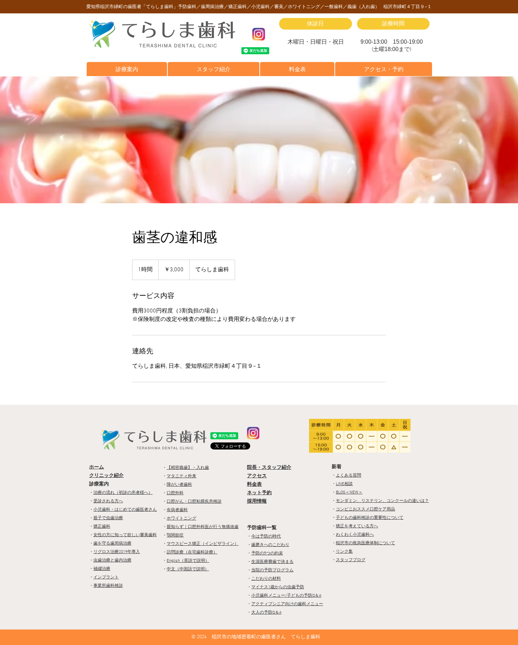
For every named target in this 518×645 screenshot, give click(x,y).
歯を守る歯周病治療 (112, 543)
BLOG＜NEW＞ (349, 492)
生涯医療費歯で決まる (272, 561)
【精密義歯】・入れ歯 (188, 467)
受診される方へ (108, 501)
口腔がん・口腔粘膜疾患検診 (194, 501)
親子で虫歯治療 (108, 518)
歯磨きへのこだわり (270, 544)
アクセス (257, 476)
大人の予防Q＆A (266, 612)
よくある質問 (348, 475)
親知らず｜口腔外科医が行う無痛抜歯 (203, 527)
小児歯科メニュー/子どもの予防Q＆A (286, 595)
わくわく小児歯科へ (355, 534)
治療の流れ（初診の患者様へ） (123, 492)
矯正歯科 (101, 526)
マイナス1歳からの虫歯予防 (277, 587)
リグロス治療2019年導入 (116, 552)
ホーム (96, 467)
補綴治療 (101, 568)
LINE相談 (344, 484)
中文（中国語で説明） (188, 569)
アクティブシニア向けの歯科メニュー (287, 604)
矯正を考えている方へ (357, 526)
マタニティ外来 (181, 476)
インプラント (106, 577)
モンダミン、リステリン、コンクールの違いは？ (382, 500)
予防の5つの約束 (267, 553)
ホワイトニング (181, 518)
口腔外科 (175, 493)
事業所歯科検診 (108, 585)
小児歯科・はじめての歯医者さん (125, 509)
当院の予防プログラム (272, 570)
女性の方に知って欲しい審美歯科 (125, 535)
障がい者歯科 (179, 484)
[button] (127, 69)
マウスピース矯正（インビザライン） (203, 543)
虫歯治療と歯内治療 (112, 560)
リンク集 (344, 551)
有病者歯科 (177, 510)
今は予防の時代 (266, 536)
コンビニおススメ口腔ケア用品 (365, 509)
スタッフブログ (350, 560)
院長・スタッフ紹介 (269, 468)
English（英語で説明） (188, 560)
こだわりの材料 (266, 578)
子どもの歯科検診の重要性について (369, 517)
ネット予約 (259, 493)
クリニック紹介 (106, 476)
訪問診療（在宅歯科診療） (192, 552)
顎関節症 (175, 535)
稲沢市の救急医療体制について (365, 543)
